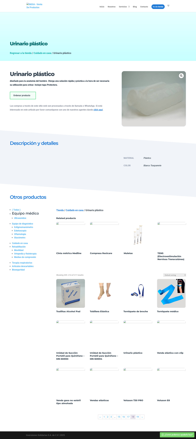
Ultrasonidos (20, 218)
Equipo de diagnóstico (22, 223)
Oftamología (20, 234)
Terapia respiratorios (22, 263)
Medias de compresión (25, 257)
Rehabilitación (19, 246)
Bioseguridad (18, 269)
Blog (135, 7)
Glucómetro (19, 237)
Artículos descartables (22, 266)
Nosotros (111, 7)
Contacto (144, 7)
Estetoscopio (20, 230)
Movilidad (18, 250)
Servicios (123, 7)
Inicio (102, 7)
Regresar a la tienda (21, 53)
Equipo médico (25, 213)
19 (137, 417)
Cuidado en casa (42, 53)
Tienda (60, 210)
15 (119, 417)
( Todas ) (16, 210)
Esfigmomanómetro (23, 227)
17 (128, 417)
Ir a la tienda (158, 7)
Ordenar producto (21, 95)
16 (123, 417)
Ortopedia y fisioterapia (25, 253)
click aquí (98, 109)
